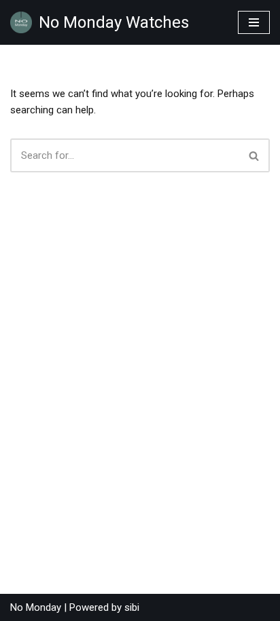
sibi (131, 607)
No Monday (35, 607)
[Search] (254, 155)
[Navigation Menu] (254, 22)
